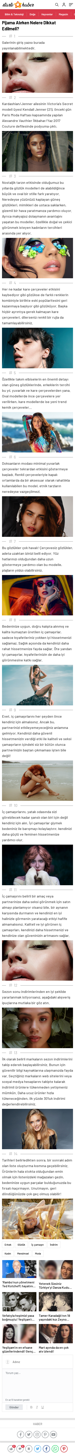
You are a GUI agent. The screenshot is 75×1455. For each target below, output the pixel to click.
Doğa (32, 14)
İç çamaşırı (37, 1244)
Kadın (8, 1253)
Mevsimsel (23, 1253)
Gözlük (21, 1244)
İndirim (54, 1244)
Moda (38, 1253)
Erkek (8, 1244)
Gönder (14, 1407)
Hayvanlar (47, 14)
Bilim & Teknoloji (14, 14)
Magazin (63, 14)
